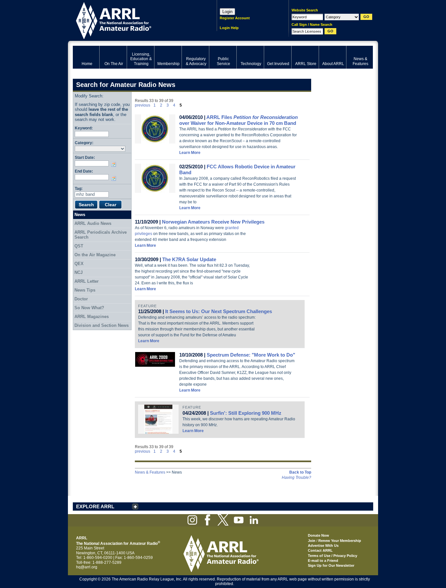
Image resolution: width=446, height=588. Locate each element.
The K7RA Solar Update (189, 259)
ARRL (136, 20)
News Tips (84, 290)
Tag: (79, 188)
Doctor (81, 298)
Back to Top (300, 472)
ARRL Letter (86, 281)
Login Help (229, 28)
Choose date (115, 164)
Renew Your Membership (339, 541)
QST (78, 246)
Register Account (235, 18)
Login (227, 11)
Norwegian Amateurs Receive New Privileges (213, 222)
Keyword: (84, 128)
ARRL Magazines (91, 316)
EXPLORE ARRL (95, 506)
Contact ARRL (320, 550)
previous (142, 105)
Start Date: (85, 157)
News (79, 214)
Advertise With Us (323, 545)
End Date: (84, 171)
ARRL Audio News (92, 223)
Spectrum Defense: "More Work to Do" (251, 355)
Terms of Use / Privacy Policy (332, 556)
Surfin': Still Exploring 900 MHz (245, 413)
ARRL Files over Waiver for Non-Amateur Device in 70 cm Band (238, 120)
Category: (84, 143)
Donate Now (318, 535)
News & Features (150, 472)
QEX (79, 263)
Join (311, 541)
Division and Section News (101, 325)
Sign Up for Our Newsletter (331, 565)
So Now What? (89, 307)
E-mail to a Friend (323, 561)
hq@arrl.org (86, 567)
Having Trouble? (296, 477)
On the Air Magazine (95, 254)
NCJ (78, 272)
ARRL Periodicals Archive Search (100, 235)
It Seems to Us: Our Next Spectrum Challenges (218, 311)
